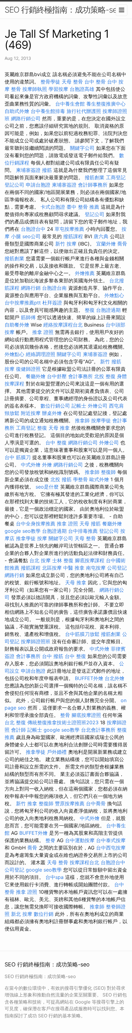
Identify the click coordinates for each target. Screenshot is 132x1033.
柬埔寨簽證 (28, 170)
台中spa (54, 877)
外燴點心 (114, 295)
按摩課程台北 (84, 862)
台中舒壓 (57, 376)
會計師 (18, 730)
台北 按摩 (40, 560)
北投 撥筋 (61, 479)
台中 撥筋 (52, 656)
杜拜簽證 (52, 303)
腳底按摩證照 (86, 715)
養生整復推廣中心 (106, 104)
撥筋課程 (73, 236)
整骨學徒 (50, 82)
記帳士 (79, 406)
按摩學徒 (101, 420)
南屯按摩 (96, 568)
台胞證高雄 (82, 89)
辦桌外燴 (52, 413)
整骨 (65, 715)
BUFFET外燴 (89, 678)
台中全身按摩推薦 (35, 523)
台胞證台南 (54, 288)
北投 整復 (104, 376)
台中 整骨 (95, 82)
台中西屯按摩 (111, 848)
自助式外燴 (17, 111)
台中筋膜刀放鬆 (82, 634)
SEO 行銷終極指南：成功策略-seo (63, 9)
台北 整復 (15, 722)
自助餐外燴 (17, 325)
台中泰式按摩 (111, 840)
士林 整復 (62, 560)
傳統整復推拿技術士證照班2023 (63, 722)
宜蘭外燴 (106, 244)
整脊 (50, 840)
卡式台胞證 (53, 207)
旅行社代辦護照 (84, 111)
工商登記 (116, 177)
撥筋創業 (94, 177)
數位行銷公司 (55, 406)
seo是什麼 (47, 487)
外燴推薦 (85, 273)
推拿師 (82, 420)
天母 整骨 (72, 82)
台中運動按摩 (80, 840)
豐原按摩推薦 (69, 803)
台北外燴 (114, 678)
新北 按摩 (21, 914)
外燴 (47, 465)
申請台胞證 (38, 185)
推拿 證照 (42, 332)
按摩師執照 (34, 89)
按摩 (9, 369)
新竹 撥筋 (110, 361)
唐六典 (101, 236)
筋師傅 (28, 317)
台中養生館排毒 (48, 111)
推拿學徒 (26, 538)
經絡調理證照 (40, 354)
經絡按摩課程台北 (63, 325)
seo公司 (31, 236)
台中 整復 (56, 442)
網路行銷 (31, 288)
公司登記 (117, 568)
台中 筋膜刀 (18, 457)
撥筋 (47, 170)
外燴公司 (97, 406)
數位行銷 (43, 914)
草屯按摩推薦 (69, 229)
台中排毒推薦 (83, 531)
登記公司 (14, 185)
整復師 (108, 472)
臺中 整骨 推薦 (83, 207)
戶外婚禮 (57, 752)
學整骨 (80, 479)
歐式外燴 (99, 479)
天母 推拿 (59, 428)
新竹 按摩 (65, 244)
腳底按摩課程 (89, 560)
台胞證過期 (108, 310)
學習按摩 (58, 89)
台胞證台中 (33, 229)
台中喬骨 (96, 803)
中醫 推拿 (73, 568)
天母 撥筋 (90, 523)
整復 (90, 310)
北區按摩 (52, 568)
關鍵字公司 (82, 148)
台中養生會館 (70, 104)
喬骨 (122, 244)
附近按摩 (31, 413)
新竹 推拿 (26, 803)
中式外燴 (31, 465)
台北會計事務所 (98, 730)
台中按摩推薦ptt (23, 303)
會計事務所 (80, 376)
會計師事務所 (92, 185)
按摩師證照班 (35, 641)
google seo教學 (23, 531)
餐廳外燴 (35, 376)
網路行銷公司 (26, 118)
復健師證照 (28, 369)
